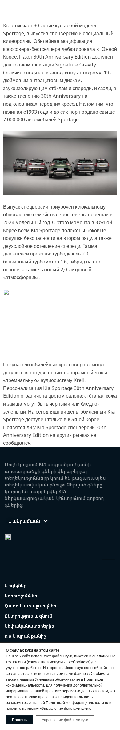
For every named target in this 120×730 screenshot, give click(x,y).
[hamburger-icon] (108, 563)
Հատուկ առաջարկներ (30, 606)
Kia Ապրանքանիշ (25, 636)
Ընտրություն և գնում (28, 616)
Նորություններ (21, 595)
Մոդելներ (15, 585)
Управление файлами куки (65, 719)
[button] (28, 521)
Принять (19, 719)
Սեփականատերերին (29, 626)
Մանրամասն (24, 521)
